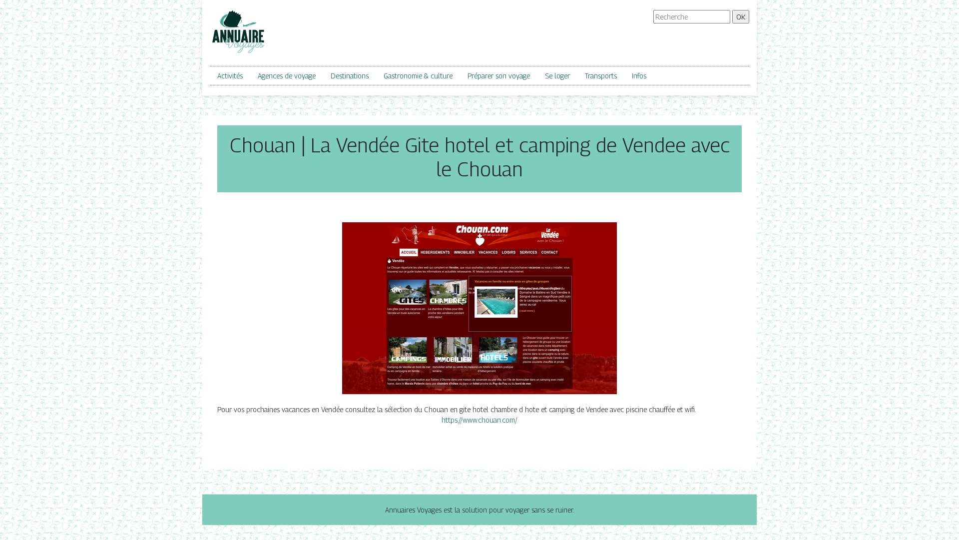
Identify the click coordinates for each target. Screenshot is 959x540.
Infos (639, 75)
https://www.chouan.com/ (479, 420)
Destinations (350, 75)
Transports (601, 75)
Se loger (557, 75)
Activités (230, 75)
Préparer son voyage (499, 75)
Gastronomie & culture (418, 75)
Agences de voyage (287, 75)
